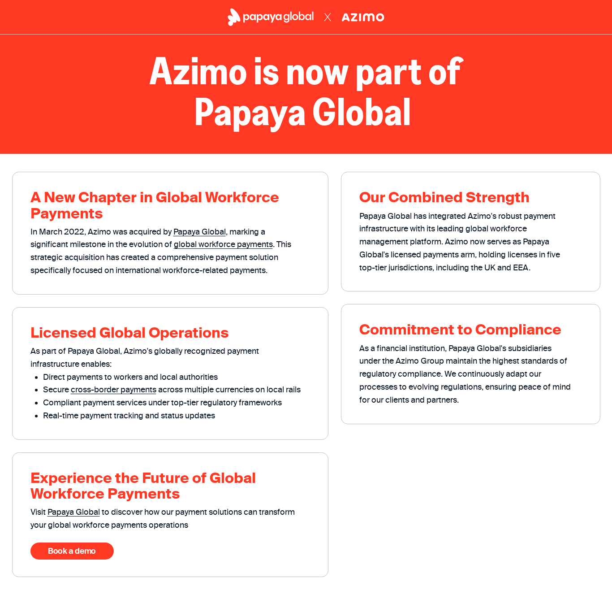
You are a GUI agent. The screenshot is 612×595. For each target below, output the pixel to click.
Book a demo (72, 551)
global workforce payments (223, 244)
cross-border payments (113, 389)
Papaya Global (199, 231)
